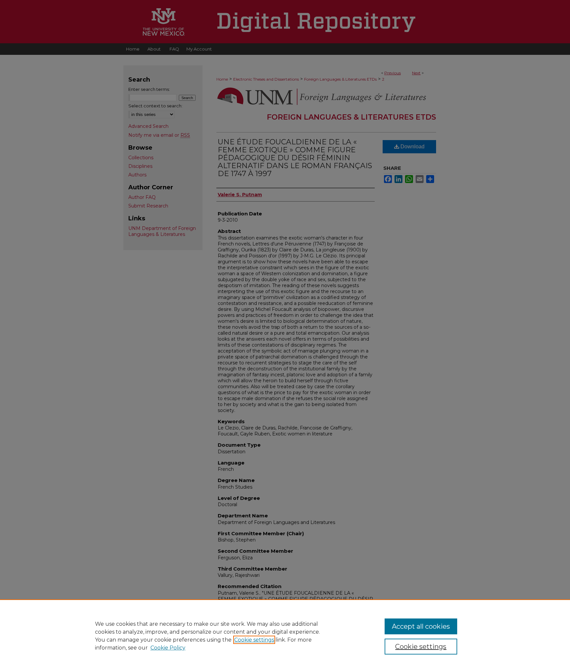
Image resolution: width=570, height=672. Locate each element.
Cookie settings (254, 640)
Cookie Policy (167, 648)
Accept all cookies (421, 626)
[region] (285, 635)
